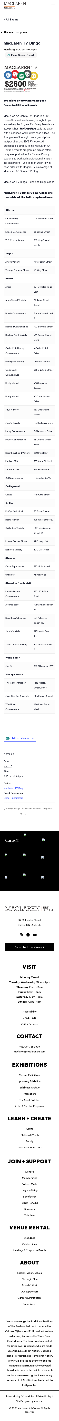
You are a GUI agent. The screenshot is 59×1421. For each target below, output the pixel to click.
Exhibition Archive (30, 1087)
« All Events (11, 19)
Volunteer (29, 1215)
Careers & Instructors (29, 1297)
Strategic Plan (30, 1279)
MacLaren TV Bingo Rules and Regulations (29, 182)
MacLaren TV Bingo (14, 788)
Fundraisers (17, 797)
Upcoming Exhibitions (30, 1081)
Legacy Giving (29, 1190)
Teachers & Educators (29, 1147)
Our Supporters (29, 1291)
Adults (29, 1128)
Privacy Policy (13, 1396)
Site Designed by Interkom (29, 1401)
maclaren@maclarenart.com (29, 1051)
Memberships (29, 1178)
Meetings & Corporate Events (29, 1250)
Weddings (29, 1237)
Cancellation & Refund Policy (37, 1396)
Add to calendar (21, 738)
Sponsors (29, 1209)
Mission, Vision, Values (29, 1272)
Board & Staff (29, 1285)
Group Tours (29, 1017)
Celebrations (29, 1244)
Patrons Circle (29, 1184)
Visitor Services (29, 1024)
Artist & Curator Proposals (29, 1106)
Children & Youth (29, 1135)
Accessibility (29, 1011)
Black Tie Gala (29, 1202)
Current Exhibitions (29, 1075)
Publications (29, 1093)
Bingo (7, 797)
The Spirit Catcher (29, 1100)
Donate (29, 1171)
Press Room (29, 1304)
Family (29, 1141)
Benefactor (29, 1196)
